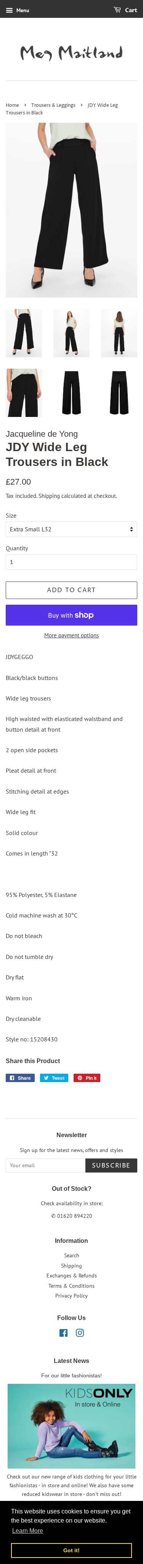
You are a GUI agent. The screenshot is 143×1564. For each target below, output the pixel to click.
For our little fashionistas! (71, 1376)
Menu (22, 10)
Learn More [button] (27, 1531)
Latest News (71, 1361)
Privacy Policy (71, 1295)
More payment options (71, 635)
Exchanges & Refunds (72, 1275)
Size (11, 515)
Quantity (17, 548)
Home (12, 105)
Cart (130, 10)
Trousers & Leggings (53, 105)
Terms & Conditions (71, 1285)
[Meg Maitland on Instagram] (80, 1334)
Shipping (49, 495)
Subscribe (111, 1166)
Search (71, 1255)
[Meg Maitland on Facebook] (63, 1334)
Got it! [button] (71, 1550)
